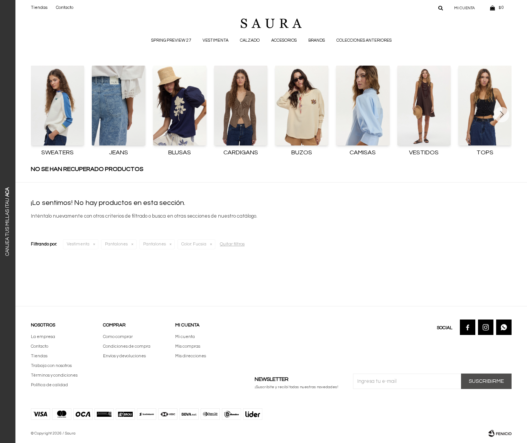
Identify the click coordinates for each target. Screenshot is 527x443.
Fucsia (193, 244)
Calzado (250, 40)
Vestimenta (215, 40)
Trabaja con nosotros (51, 366)
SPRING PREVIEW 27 (171, 40)
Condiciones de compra (126, 346)
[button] (440, 7)
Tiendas (39, 7)
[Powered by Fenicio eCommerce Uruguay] (500, 433)
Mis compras (187, 346)
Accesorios (284, 40)
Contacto (64, 7)
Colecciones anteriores (364, 40)
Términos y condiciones (54, 375)
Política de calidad (49, 385)
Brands (316, 40)
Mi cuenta (185, 337)
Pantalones (116, 244)
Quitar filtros (232, 244)
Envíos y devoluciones (124, 356)
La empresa (43, 337)
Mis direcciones (190, 356)
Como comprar (118, 337)
